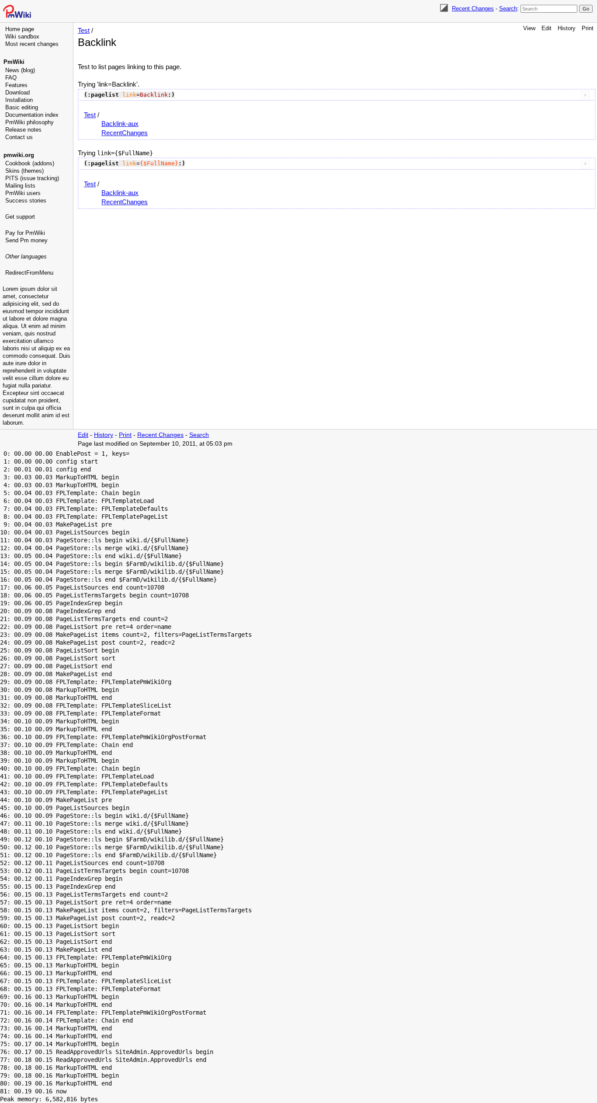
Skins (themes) (24, 171)
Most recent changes (32, 44)
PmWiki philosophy (29, 122)
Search (508, 8)
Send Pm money (26, 240)
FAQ (11, 77)
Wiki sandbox (22, 36)
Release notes (23, 129)
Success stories (25, 200)
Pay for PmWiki (25, 233)
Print (588, 28)
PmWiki (13, 62)
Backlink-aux (120, 123)
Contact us (19, 137)
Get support (20, 216)
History (567, 28)
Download (17, 92)
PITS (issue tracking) (32, 178)
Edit (546, 28)
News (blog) (20, 70)
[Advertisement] (37, 321)
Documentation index (32, 115)
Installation (19, 100)
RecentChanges (124, 132)
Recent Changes (473, 8)
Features (16, 85)
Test (84, 30)
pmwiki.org (18, 155)
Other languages (26, 256)
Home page (19, 29)
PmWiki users (23, 193)
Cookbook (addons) (29, 163)
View (529, 28)
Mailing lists (20, 185)
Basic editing (21, 107)
